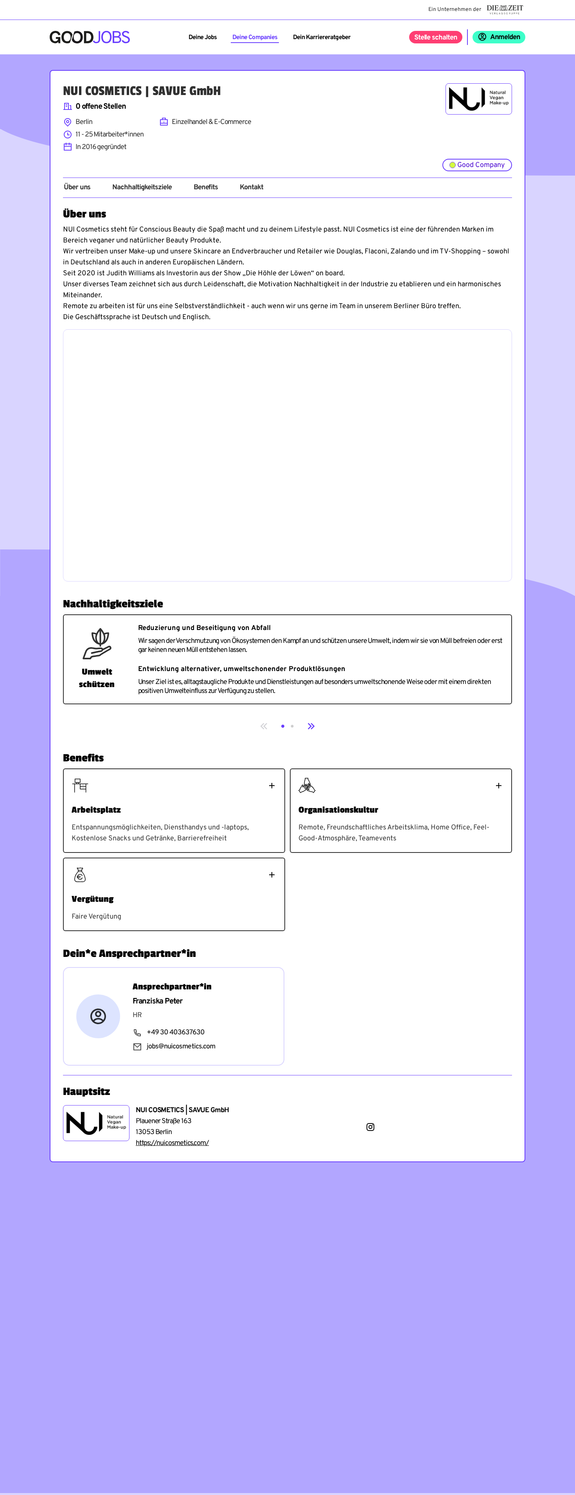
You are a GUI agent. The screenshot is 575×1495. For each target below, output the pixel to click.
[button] (282, 726)
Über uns (77, 187)
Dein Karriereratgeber (321, 37)
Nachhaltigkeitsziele (141, 187)
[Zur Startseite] (90, 37)
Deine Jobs (203, 37)
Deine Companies (254, 37)
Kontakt (251, 187)
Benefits (206, 187)
